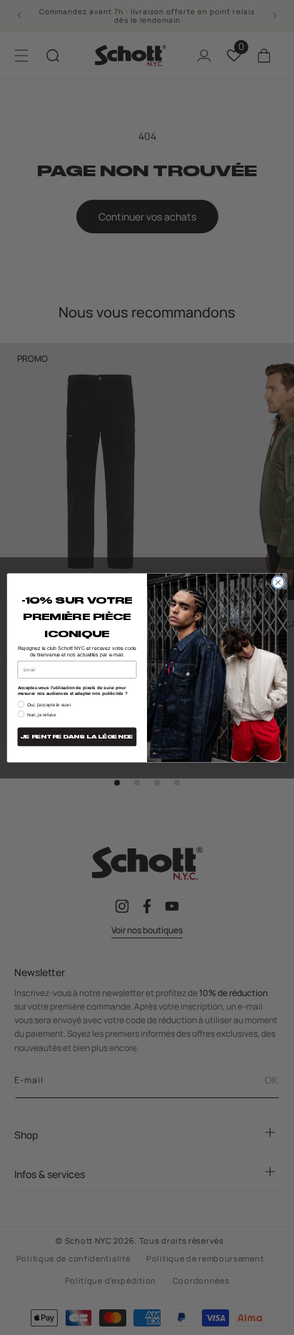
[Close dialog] (278, 582)
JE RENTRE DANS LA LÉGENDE (77, 737)
